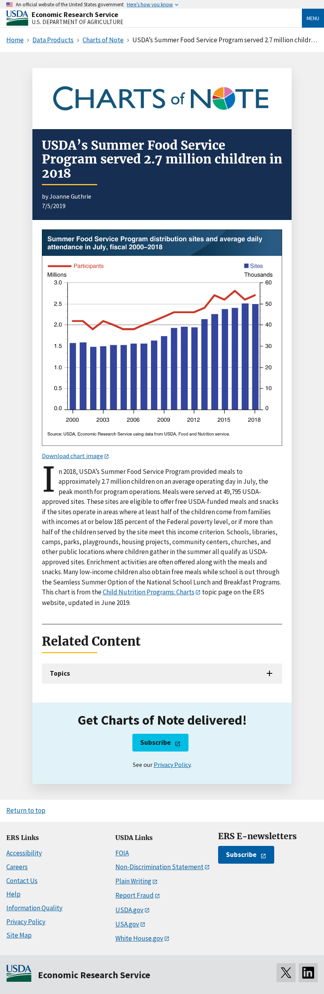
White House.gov (139, 938)
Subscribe (155, 742)
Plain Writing (133, 881)
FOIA (122, 853)
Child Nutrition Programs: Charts (148, 592)
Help (13, 894)
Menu (313, 18)
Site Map (19, 935)
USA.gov (127, 924)
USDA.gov (129, 910)
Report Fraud (134, 895)
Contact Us (22, 880)
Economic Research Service (75, 14)
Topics (60, 673)
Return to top (25, 810)
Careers (17, 866)
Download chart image (72, 456)
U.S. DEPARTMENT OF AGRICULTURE (77, 21)
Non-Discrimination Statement (159, 866)
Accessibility (24, 853)
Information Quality (34, 908)
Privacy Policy (172, 765)
